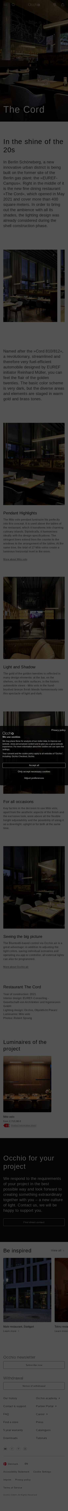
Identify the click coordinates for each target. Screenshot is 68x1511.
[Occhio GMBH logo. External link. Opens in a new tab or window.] (8, 733)
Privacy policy (58, 730)
